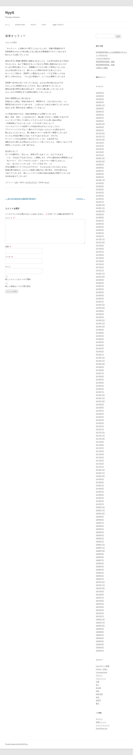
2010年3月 (100, 498)
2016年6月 (100, 289)
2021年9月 (100, 142)
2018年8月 (100, 217)
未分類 (98, 688)
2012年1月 (100, 429)
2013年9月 (100, 367)
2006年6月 (100, 638)
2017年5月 (100, 258)
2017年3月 (100, 264)
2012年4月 (100, 420)
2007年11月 (100, 585)
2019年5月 (100, 192)
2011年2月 (100, 463)
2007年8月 (100, 594)
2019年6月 (100, 189)
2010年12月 (100, 470)
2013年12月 (100, 357)
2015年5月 (100, 314)
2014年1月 (100, 354)
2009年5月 (100, 529)
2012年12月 (100, 395)
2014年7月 (100, 336)
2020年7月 (100, 170)
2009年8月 (100, 519)
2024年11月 (100, 105)
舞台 (97, 703)
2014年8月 (100, 332)
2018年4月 (100, 227)
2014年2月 (100, 351)
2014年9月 (100, 329)
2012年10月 (100, 401)
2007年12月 (100, 582)
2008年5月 (100, 566)
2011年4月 (100, 457)
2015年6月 (100, 311)
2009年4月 (100, 532)
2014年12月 (100, 320)
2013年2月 (100, 389)
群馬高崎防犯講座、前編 (105, 64)
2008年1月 (100, 579)
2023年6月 (100, 121)
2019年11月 (100, 180)
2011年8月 (100, 445)
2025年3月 (100, 102)
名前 (8, 246)
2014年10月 (100, 326)
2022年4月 (100, 127)
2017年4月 (100, 261)
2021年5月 (100, 149)
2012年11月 (100, 398)
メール (9, 256)
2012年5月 (100, 417)
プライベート (101, 678)
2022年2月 (100, 130)
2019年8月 (100, 186)
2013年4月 (100, 382)
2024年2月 (100, 114)
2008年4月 (100, 569)
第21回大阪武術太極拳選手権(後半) (20, 198)
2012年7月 (100, 410)
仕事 (16, 182)
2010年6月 (100, 488)
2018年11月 (100, 208)
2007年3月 (100, 610)
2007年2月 (100, 613)
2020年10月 (100, 161)
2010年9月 (100, 479)
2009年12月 (100, 507)
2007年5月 (100, 604)
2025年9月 (100, 96)
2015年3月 (100, 317)
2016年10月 (100, 276)
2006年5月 (100, 641)
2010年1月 (100, 504)
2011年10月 (100, 438)
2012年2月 (100, 426)
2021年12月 (100, 133)
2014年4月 (100, 345)
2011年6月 (100, 451)
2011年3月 (100, 460)
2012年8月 (100, 407)
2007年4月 (100, 607)
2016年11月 (100, 273)
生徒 (97, 697)
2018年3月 (100, 230)
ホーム (7, 25)
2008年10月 (100, 551)
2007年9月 (100, 591)
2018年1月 (100, 236)
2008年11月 (100, 547)
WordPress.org (101, 728)
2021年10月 (100, 139)
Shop (44, 25)
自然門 (98, 700)
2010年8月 (100, 482)
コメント (10, 218)
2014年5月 (100, 342)
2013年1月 (100, 392)
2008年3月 (100, 572)
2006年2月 (100, 650)
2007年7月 (100, 597)
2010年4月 (100, 495)
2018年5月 (100, 223)
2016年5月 (100, 292)
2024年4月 (100, 108)
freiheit (80, 198)
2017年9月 (100, 245)
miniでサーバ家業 (102, 666)
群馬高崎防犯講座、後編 (105, 61)
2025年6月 (100, 99)
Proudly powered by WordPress (16, 744)
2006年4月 (100, 644)
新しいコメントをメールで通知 (18, 279)
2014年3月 (100, 348)
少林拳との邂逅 (102, 68)
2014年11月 (100, 323)
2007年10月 (100, 588)
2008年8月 (100, 557)
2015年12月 (100, 304)
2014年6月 (100, 339)
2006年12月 (100, 619)
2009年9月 (100, 516)
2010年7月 (100, 485)
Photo (33, 25)
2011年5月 (100, 454)
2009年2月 (100, 538)
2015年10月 (100, 308)
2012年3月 (100, 423)
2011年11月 (100, 435)
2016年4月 (100, 295)
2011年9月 (100, 442)
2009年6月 (100, 526)
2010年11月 (100, 473)
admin (46, 182)
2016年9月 (100, 279)
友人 (97, 685)
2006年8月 (100, 632)
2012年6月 (100, 413)
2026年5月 (100, 93)
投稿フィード (101, 722)
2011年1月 (100, 466)
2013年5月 (100, 379)
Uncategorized (101, 672)
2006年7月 (100, 635)
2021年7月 (100, 146)
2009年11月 (100, 510)
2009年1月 (100, 541)
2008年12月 (100, 544)
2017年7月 (100, 251)
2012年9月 (100, 404)
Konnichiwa (20, 25)
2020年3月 (100, 174)
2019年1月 (100, 202)
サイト (8, 266)
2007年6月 (100, 600)
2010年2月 (100, 501)
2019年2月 (100, 198)
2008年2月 (100, 576)
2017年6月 (100, 255)
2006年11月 (100, 622)
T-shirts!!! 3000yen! (103, 58)
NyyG (9, 12)
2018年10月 (100, 211)
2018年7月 (100, 220)
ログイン (99, 719)
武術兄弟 (99, 694)
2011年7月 (100, 448)
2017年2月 (100, 267)
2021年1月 (100, 155)
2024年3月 (100, 111)
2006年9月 (100, 629)
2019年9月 (100, 183)
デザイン (99, 675)
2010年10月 (100, 476)
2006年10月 (100, 625)
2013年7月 (100, 373)
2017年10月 (100, 242)
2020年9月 (100, 164)
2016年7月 (100, 286)
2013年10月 (100, 364)
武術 (97, 691)
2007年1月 (100, 616)
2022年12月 (100, 124)
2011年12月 (100, 432)
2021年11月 (100, 136)
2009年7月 (100, 523)
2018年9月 (100, 214)
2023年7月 (100, 117)
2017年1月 (100, 270)
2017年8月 (100, 248)
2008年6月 (100, 563)
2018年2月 (100, 233)
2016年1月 (100, 301)
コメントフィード (102, 725)
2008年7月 (100, 560)
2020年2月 (100, 177)
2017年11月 (100, 239)
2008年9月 (100, 554)
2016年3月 (100, 298)
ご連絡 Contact (58, 25)
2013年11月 (100, 361)
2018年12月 (100, 205)
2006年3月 (100, 647)
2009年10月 (100, 513)
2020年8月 (100, 167)
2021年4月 (100, 152)
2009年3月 (100, 535)
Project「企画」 (102, 669)
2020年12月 (100, 158)
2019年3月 (100, 195)
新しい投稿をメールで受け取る (18, 286)
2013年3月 (100, 385)
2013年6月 (100, 376)
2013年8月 (100, 370)
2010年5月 (100, 491)
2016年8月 (100, 283)
